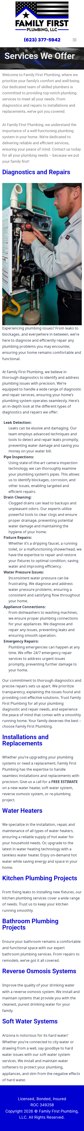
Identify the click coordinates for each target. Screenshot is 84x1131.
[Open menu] (74, 39)
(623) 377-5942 (42, 40)
